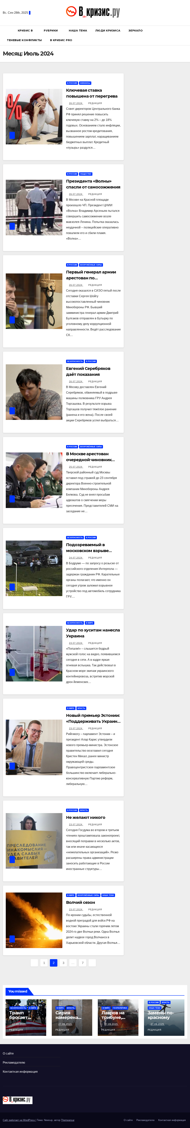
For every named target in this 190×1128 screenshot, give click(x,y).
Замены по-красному (161, 1015)
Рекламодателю (14, 1062)
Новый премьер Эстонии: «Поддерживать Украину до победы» (93, 721)
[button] (186, 35)
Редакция (95, 103)
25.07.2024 (76, 467)
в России (72, 83)
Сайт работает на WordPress (19, 1120)
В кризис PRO (61, 40)
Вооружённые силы (91, 265)
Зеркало (136, 30)
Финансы (85, 83)
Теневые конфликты (24, 40)
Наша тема (78, 30)
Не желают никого (85, 817)
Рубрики (51, 30)
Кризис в (26, 30)
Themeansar (67, 1120)
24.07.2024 (76, 558)
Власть (81, 708)
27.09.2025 (19, 1024)
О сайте (8, 1053)
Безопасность (75, 361)
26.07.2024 (76, 103)
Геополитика (120, 1008)
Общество (85, 174)
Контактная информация (20, 1071)
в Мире (89, 623)
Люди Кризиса (107, 30)
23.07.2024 (76, 643)
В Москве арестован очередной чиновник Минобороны (88, 459)
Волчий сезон (80, 902)
